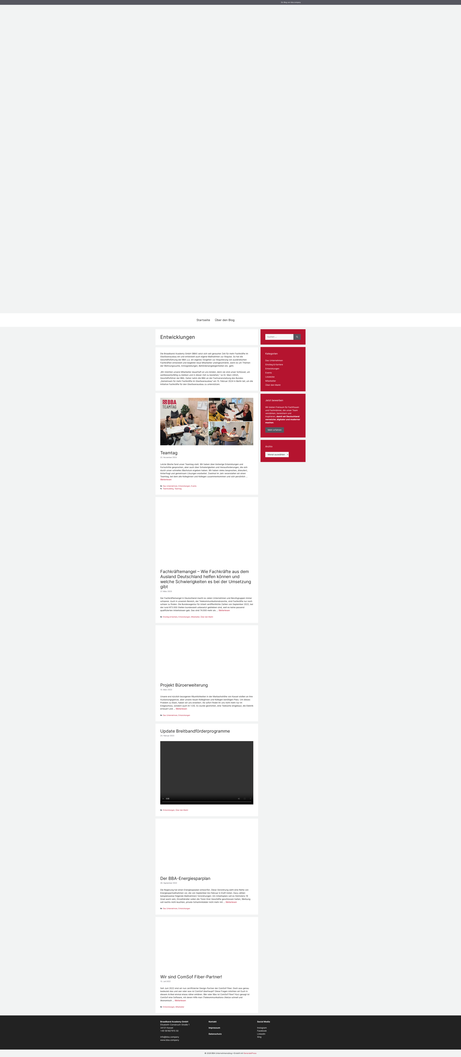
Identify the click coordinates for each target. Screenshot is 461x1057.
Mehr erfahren (275, 430)
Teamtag (168, 452)
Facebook (262, 1031)
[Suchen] (297, 337)
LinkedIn (261, 1034)
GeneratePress (250, 1053)
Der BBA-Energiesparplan (185, 878)
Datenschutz (215, 1034)
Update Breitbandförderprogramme (195, 731)
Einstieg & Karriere (170, 617)
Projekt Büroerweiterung (184, 685)
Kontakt (213, 1021)
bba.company (296, 2)
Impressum (214, 1028)
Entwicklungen (184, 486)
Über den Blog (225, 320)
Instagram (262, 1028)
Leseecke (270, 377)
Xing (259, 1037)
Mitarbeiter (195, 617)
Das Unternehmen (170, 486)
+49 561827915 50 (169, 1031)
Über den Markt (206, 617)
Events (194, 486)
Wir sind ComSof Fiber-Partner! (191, 976)
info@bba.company (169, 1037)
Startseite (203, 320)
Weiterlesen (166, 479)
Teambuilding (168, 489)
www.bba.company (169, 1040)
